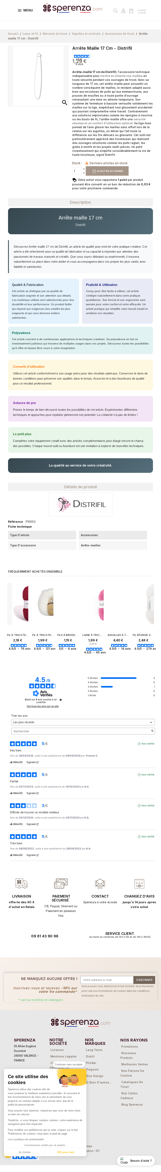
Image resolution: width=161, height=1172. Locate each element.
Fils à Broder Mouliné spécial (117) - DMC (68, 634)
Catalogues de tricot (131, 1084)
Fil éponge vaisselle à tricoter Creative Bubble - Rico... (143, 634)
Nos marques (95, 1041)
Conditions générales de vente (59, 1067)
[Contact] (21, 883)
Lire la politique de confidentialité (26, 1139)
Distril (90, 1056)
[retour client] (139, 883)
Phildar (91, 1063)
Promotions (129, 1046)
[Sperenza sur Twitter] (24, 947)
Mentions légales (63, 1056)
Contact (100, 896)
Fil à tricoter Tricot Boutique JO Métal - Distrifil (42, 634)
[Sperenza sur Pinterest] (57, 947)
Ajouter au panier (109, 171)
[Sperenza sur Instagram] (46, 947)
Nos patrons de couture (132, 1073)
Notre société (58, 1041)
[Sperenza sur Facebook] (35, 947)
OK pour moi (65, 1152)
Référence (15, 521)
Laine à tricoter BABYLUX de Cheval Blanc (93, 634)
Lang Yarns (94, 1050)
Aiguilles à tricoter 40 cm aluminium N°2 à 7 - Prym (118, 634)
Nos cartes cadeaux (129, 1096)
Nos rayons (134, 1040)
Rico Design (94, 1076)
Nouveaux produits (128, 1055)
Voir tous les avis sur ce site (43, 706)
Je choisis (24, 1152)
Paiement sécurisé (61, 898)
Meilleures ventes (134, 1064)
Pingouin (92, 1069)
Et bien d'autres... (99, 1082)
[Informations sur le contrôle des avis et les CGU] (60, 699)
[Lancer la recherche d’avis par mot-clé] (152, 731)
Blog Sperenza (132, 1104)
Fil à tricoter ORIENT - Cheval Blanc (17, 634)
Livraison (21, 896)
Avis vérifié (148, 743)
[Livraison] (61, 883)
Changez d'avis (139, 896)
